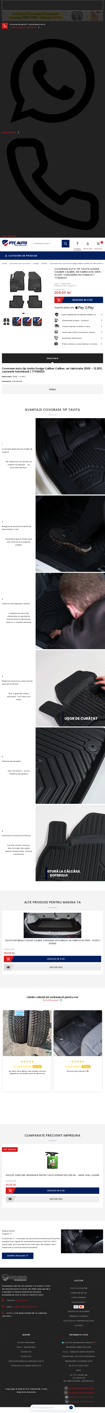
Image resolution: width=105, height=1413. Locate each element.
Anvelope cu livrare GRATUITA (26, 1355)
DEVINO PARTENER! (26, 1332)
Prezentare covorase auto (79, 1350)
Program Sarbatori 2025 (78, 1336)
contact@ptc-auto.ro (23, 17)
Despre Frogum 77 (17, 1245)
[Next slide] (46, 281)
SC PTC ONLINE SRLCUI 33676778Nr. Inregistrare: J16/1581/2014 (79, 1367)
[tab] (22, 302)
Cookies (79, 1315)
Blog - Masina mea (26, 1336)
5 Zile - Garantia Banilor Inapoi (79, 1341)
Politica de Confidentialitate (79, 1310)
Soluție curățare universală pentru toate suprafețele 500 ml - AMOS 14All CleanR (52, 1164)
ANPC (78, 1360)
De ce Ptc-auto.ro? (79, 1355)
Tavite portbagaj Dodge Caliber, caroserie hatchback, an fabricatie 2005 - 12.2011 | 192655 (52, 931)
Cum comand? (78, 1287)
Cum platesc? (79, 1291)
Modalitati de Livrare (79, 1301)
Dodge (36, 253)
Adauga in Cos (56, 948)
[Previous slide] (6, 281)
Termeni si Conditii (78, 1305)
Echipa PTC (26, 1346)
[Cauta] (65, 233)
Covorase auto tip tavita (20, 253)
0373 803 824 (21, 1290)
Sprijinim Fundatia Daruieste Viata (26, 1350)
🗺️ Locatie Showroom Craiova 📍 (79, 1332)
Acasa (4, 253)
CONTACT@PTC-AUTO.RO (25, 1296)
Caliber (44, 253)
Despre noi (26, 1341)
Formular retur (79, 1282)
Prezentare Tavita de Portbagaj (78, 1346)
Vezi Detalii (56, 956)
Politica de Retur (79, 1278)
